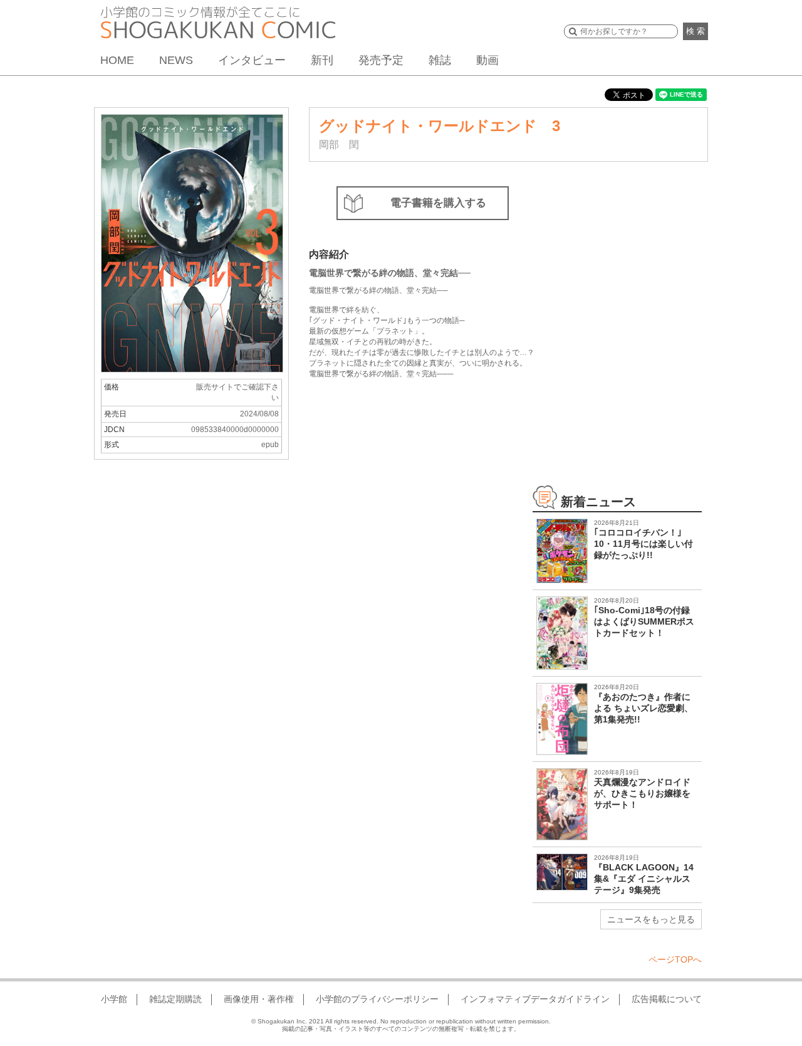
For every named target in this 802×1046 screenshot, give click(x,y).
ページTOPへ (675, 959)
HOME (117, 60)
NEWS (176, 60)
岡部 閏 (339, 144)
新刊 (322, 60)
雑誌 (440, 60)
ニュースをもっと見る (651, 919)
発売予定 (381, 60)
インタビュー (252, 60)
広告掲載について (667, 999)
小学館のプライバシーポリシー (377, 999)
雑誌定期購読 (175, 999)
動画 (487, 60)
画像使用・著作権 (259, 999)
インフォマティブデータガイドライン (535, 999)
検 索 (695, 31)
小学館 (114, 999)
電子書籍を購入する (438, 203)
